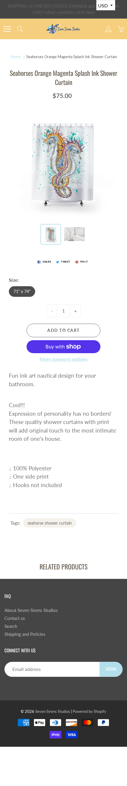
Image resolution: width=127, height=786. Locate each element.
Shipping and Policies (24, 634)
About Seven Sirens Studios (31, 610)
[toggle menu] (7, 28)
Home (15, 56)
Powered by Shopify (89, 711)
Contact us (14, 618)
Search (10, 626)
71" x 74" (22, 291)
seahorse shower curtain (49, 522)
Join (111, 669)
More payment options (63, 359)
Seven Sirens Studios (52, 711)
